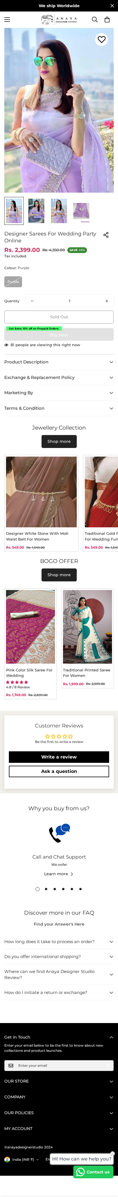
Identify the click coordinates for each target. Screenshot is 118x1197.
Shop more (59, 441)
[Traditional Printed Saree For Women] (87, 627)
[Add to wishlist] (101, 39)
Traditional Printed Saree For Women (86, 673)
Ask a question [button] (59, 771)
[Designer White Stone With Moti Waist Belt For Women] (41, 492)
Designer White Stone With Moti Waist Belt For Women (37, 536)
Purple (13, 281)
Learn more (56, 873)
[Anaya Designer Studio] (59, 20)
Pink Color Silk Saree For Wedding (29, 673)
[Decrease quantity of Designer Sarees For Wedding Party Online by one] (32, 301)
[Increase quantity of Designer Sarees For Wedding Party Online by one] (106, 301)
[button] (107, 19)
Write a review (59, 757)
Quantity (11, 301)
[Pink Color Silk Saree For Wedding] (30, 627)
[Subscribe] (107, 1065)
